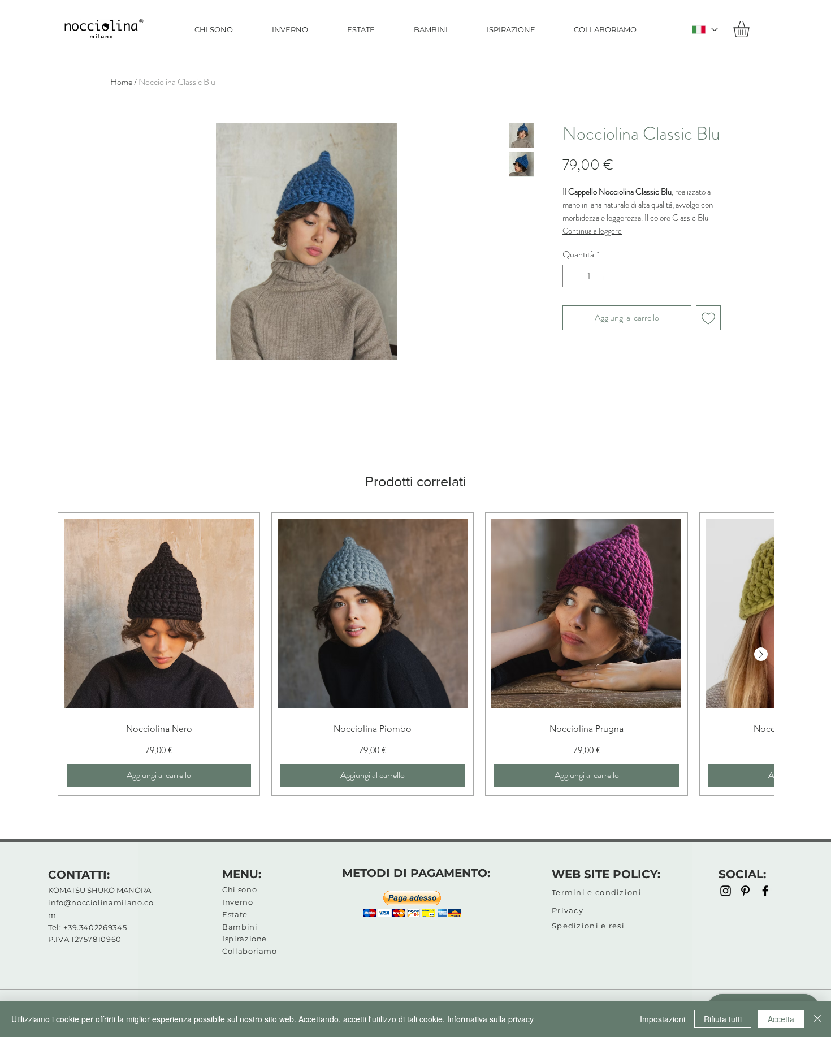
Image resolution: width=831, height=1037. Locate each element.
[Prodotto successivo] (761, 654)
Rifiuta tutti (723, 1019)
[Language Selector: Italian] (704, 29)
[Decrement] (572, 276)
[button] (751, 29)
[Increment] (605, 276)
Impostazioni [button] (662, 1019)
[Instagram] (726, 891)
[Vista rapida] (158, 613)
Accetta (781, 1019)
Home (121, 81)
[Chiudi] (817, 1019)
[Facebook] (765, 891)
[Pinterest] (745, 891)
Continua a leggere (592, 230)
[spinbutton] (588, 276)
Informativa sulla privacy (490, 1019)
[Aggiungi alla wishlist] (708, 317)
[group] (415, 654)
